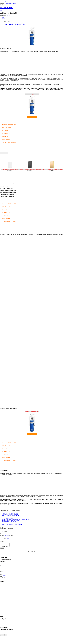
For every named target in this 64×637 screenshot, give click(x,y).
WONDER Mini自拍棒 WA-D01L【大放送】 (14, 24)
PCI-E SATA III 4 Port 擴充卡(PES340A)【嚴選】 (10, 515)
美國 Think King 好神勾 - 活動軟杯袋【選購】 (10, 513)
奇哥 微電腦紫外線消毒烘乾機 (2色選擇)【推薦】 (11, 520)
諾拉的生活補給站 (6, 8)
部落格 (3, 18)
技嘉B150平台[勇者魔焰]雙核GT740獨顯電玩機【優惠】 (12, 524)
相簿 (3, 17)
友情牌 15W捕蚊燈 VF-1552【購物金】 (9, 521)
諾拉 (1, 529)
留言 (8, 535)
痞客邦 (6, 535)
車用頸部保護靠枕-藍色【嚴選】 (8, 518)
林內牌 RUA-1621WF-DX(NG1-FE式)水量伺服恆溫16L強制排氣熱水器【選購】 (16, 519)
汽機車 (8, 538)
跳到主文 (2, 10)
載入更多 (2, 541)
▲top (1, 539)
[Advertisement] (32, 63)
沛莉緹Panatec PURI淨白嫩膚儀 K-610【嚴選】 (10, 514)
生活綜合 (8, 15)
